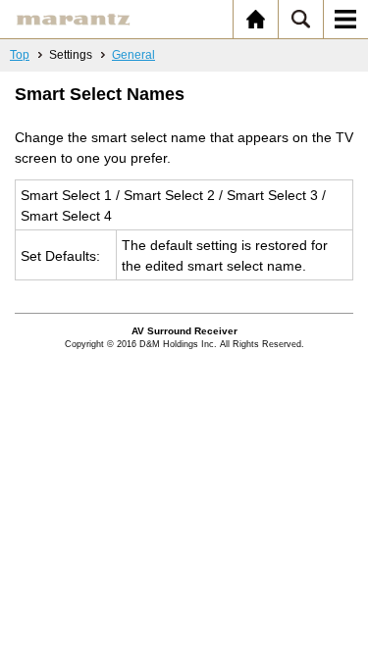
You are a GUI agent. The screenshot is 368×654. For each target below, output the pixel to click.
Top (19, 55)
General (133, 55)
